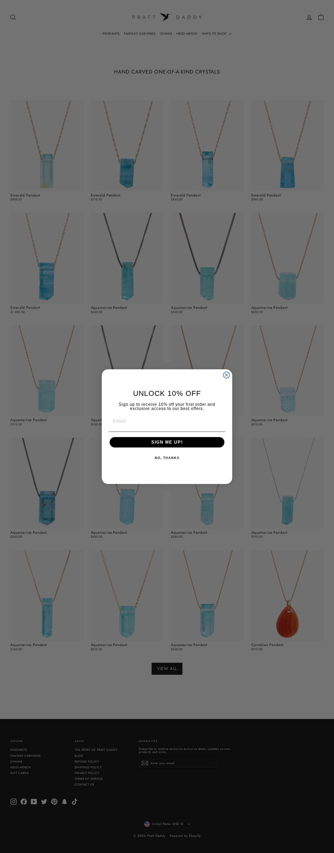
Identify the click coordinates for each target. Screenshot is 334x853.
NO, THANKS (167, 458)
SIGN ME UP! (167, 442)
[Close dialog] (226, 375)
